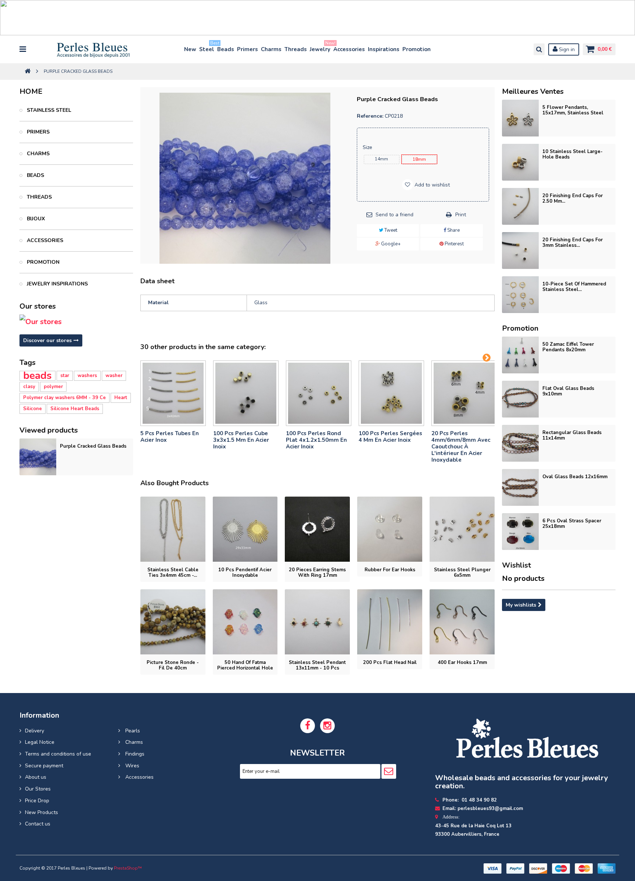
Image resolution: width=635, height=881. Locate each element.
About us (35, 777)
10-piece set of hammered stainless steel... (574, 287)
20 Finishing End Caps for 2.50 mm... (572, 198)
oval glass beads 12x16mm (574, 476)
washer (113, 375)
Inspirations (383, 49)
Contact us (37, 823)
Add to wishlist (431, 184)
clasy (29, 386)
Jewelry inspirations (56, 283)
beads (37, 376)
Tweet (390, 230)
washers (87, 375)
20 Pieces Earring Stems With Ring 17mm (317, 572)
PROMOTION (42, 262)
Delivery (34, 730)
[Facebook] (307, 725)
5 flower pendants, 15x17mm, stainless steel (572, 110)
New (190, 49)
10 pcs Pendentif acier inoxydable (245, 572)
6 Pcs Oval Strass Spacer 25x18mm (571, 524)
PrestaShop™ (128, 868)
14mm (381, 159)
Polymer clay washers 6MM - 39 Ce (64, 397)
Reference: (370, 116)
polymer (53, 386)
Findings (134, 753)
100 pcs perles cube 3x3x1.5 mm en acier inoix (241, 440)
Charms (271, 49)
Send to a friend (394, 214)
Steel (207, 47)
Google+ (390, 244)
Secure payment (44, 765)
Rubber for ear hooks (390, 569)
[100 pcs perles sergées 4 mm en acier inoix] (391, 393)
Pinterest (454, 244)
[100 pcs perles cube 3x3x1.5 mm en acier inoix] (246, 393)
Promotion (416, 49)
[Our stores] (76, 322)
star (64, 375)
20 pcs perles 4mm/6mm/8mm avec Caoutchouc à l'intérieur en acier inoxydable (460, 446)
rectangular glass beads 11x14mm (572, 435)
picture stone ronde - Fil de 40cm (173, 665)
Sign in (566, 49)
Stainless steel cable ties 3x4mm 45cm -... (172, 572)
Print (460, 214)
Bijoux (35, 218)
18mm (419, 159)
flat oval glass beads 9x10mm (568, 391)
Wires (131, 765)
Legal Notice (39, 742)
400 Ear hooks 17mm (462, 662)
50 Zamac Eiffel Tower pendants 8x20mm (568, 347)
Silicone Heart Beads (74, 408)
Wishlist (516, 565)
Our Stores (38, 788)
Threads (295, 49)
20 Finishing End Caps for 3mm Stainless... (572, 243)
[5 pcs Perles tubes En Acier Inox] (173, 393)
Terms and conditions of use (58, 753)
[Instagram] (327, 725)
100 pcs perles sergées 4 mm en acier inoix (390, 437)
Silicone (32, 408)
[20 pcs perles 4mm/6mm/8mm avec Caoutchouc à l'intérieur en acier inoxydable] (464, 393)
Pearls (132, 730)
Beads (225, 49)
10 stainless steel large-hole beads (572, 154)
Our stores (37, 306)
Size (368, 147)
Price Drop (37, 800)
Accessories (349, 49)
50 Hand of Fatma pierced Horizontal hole (245, 665)
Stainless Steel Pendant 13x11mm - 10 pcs (317, 665)
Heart (120, 397)
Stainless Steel (48, 110)
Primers (247, 49)
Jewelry (320, 47)
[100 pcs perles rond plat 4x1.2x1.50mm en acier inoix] (318, 393)
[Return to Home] (28, 71)
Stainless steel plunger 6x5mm (462, 572)
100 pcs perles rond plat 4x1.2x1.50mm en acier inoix (316, 440)
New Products (41, 812)
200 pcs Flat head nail (390, 662)
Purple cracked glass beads (93, 446)
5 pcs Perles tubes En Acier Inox (169, 437)
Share (453, 230)
